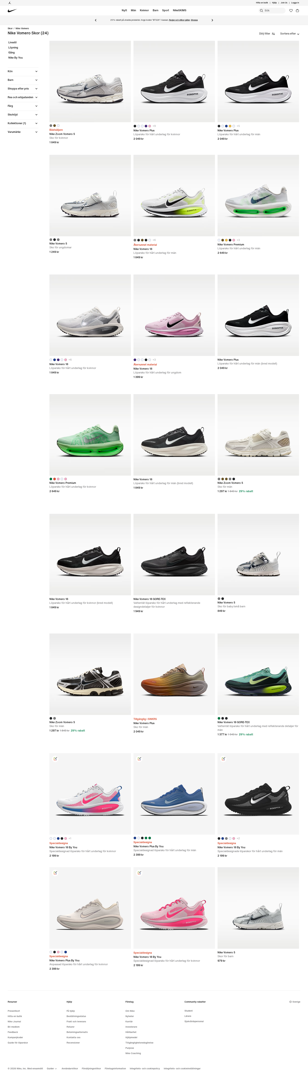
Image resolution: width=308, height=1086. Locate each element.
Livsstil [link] (12, 42)
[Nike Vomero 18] (174, 195)
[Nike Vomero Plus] (174, 81)
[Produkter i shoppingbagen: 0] (297, 10)
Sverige (296, 1002)
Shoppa (194, 20)
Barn (155, 10)
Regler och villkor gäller (179, 20)
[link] (55, 759)
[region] (21, 90)
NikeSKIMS (179, 10)
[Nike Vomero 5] (90, 195)
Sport (165, 10)
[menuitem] (278, 3)
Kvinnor (144, 10)
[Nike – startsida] (12, 10)
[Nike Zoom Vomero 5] (90, 81)
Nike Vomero (22, 28)
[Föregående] (95, 20)
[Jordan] (10, 3)
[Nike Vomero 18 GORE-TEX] (174, 554)
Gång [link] (11, 52)
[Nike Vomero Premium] (258, 195)
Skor (10, 28)
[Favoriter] (291, 10)
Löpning (13, 47)
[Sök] (261, 10)
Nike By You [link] (15, 57)
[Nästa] (212, 20)
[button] (23, 71)
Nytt (124, 10)
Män (133, 10)
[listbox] (289, 34)
